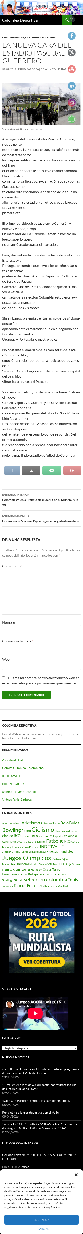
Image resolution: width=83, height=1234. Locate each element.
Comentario (12, 566)
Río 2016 (62, 874)
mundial (23, 864)
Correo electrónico (17, 641)
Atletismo (30, 822)
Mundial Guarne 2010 (40, 864)
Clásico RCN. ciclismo (35, 836)
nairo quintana (16, 869)
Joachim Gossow (11, 851)
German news (11, 1155)
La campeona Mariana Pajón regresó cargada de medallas (41, 518)
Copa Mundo (9, 841)
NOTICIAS (43, 1228)
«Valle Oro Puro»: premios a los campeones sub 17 (36, 1100)
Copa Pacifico (24, 841)
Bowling (11, 830)
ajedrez (15, 823)
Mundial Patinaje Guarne (66, 864)
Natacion (36, 869)
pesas (38, 874)
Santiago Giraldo (12, 880)
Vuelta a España (48, 886)
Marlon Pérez (9, 864)
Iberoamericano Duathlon (25, 847)
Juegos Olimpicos (26, 857)
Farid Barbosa (28, 69)
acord (5, 823)
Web (6, 659)
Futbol (53, 841)
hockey (6, 847)
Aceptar (41, 1220)
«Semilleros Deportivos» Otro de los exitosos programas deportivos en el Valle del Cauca (40, 1071)
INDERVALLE (11, 776)
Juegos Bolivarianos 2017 (34, 851)
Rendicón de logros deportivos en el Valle (30, 1112)
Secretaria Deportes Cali (19, 791)
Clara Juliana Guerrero (67, 830)
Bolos (74, 822)
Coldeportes (56, 836)
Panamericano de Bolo (18, 874)
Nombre (9, 622)
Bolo (64, 822)
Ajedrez (23, 1167)
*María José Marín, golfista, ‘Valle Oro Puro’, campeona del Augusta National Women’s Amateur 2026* (39, 1126)
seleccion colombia (45, 879)
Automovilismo (50, 823)
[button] (76, 1175)
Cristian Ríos (39, 841)
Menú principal (77, 20)
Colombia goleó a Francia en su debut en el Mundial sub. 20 (40, 500)
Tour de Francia (27, 885)
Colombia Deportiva (20, 20)
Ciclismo (42, 829)
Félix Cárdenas (69, 841)
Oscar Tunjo (51, 869)
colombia (70, 836)
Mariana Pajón (60, 859)
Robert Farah (50, 874)
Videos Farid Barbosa (17, 799)
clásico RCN (12, 835)
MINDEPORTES (13, 783)
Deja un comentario (55, 69)
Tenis (73, 880)
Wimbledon (64, 886)
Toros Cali (7, 886)
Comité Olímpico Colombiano (23, 768)
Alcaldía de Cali (13, 760)
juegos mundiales (60, 851)
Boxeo (26, 830)
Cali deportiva (13, 37)
